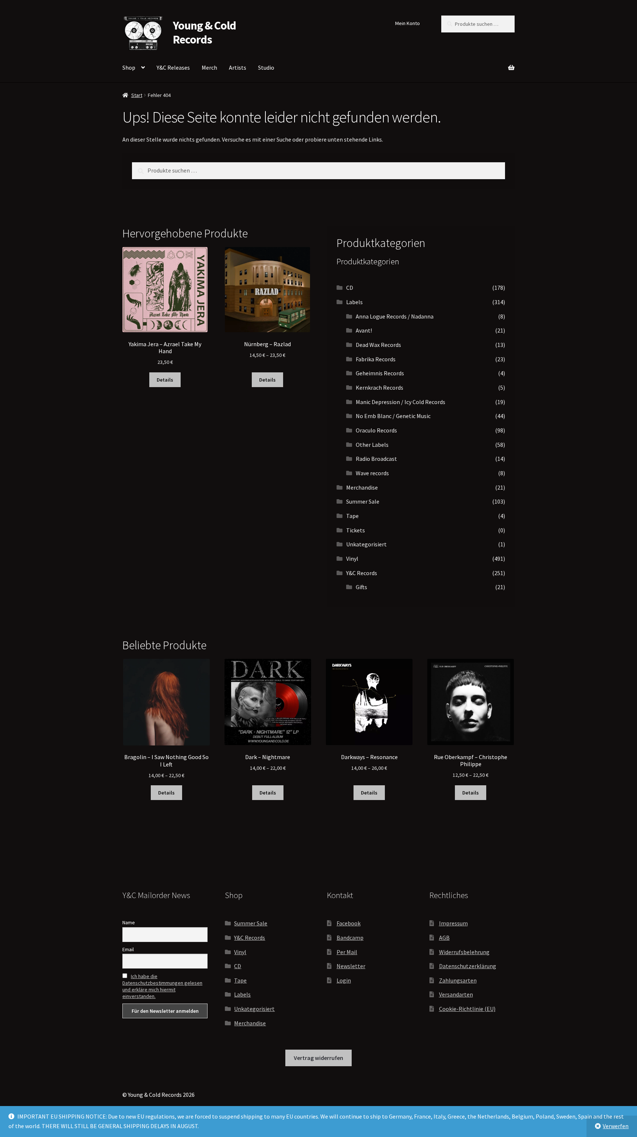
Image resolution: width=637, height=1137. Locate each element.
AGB (444, 937)
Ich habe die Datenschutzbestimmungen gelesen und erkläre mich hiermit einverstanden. (162, 986)
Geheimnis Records (380, 373)
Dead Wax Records (378, 344)
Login (344, 980)
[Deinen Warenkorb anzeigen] (472, 63)
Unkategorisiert (366, 544)
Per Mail (347, 952)
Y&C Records (361, 573)
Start (136, 95)
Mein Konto (407, 23)
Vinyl (352, 558)
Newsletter (351, 966)
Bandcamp (350, 937)
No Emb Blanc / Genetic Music (393, 416)
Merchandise (362, 487)
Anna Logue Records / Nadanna (395, 316)
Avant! (364, 330)
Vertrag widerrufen (318, 1057)
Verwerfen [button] (616, 1126)
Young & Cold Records (204, 32)
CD (349, 287)
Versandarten (456, 994)
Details (165, 379)
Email (128, 949)
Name (128, 922)
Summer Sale (362, 501)
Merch (209, 67)
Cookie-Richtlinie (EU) (467, 1008)
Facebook (349, 923)
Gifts (361, 587)
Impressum (453, 923)
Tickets (355, 530)
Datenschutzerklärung (467, 966)
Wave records (372, 473)
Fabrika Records (376, 359)
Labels (354, 302)
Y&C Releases (173, 67)
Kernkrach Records (379, 387)
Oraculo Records (376, 430)
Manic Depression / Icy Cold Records (400, 402)
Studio (266, 67)
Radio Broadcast (376, 458)
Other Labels (372, 444)
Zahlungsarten (458, 980)
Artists (237, 67)
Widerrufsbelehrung (464, 952)
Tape (352, 515)
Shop (128, 67)
